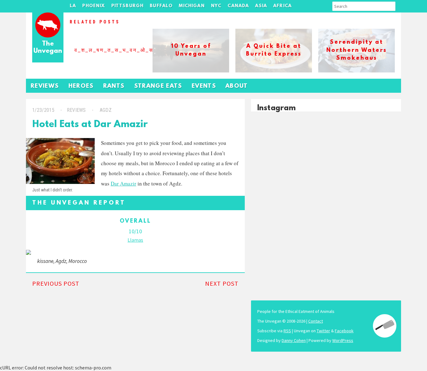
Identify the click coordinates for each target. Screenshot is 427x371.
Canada (238, 6)
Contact (315, 321)
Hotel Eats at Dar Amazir (90, 124)
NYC (216, 6)
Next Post (222, 283)
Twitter (323, 331)
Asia (261, 6)
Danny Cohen (294, 340)
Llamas (135, 240)
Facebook (344, 331)
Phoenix (93, 6)
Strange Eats (158, 86)
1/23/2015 (43, 110)
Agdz (106, 110)
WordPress (342, 340)
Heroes (81, 86)
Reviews (45, 86)
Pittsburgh (127, 6)
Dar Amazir (123, 183)
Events (204, 86)
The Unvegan (47, 47)
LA (73, 6)
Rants (114, 86)
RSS (287, 331)
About (236, 86)
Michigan (191, 6)
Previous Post (55, 283)
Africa (282, 6)
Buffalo (161, 6)
